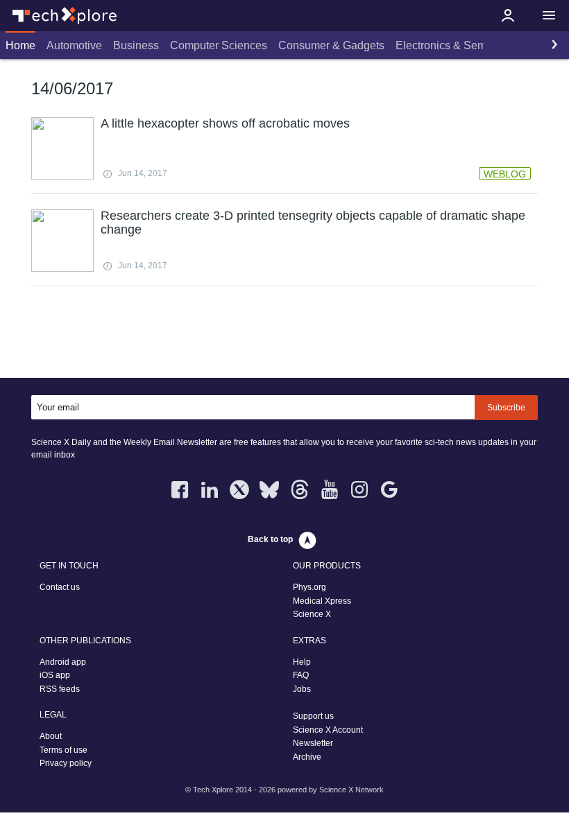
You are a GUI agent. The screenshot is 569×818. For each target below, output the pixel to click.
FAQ (301, 675)
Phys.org (309, 587)
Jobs (302, 689)
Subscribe (506, 407)
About (51, 736)
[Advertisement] (284, 335)
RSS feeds (60, 689)
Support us (313, 716)
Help (302, 662)
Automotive (74, 45)
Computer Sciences (218, 45)
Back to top (270, 539)
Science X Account (328, 730)
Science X (312, 614)
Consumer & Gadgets (331, 45)
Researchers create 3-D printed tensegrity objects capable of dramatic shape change (313, 222)
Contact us (60, 587)
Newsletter (313, 743)
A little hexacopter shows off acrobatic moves (225, 123)
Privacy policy (66, 763)
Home (20, 45)
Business (136, 45)
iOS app (55, 675)
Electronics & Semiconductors (469, 45)
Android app (63, 662)
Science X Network (351, 789)
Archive (307, 757)
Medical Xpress (322, 601)
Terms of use (63, 750)
